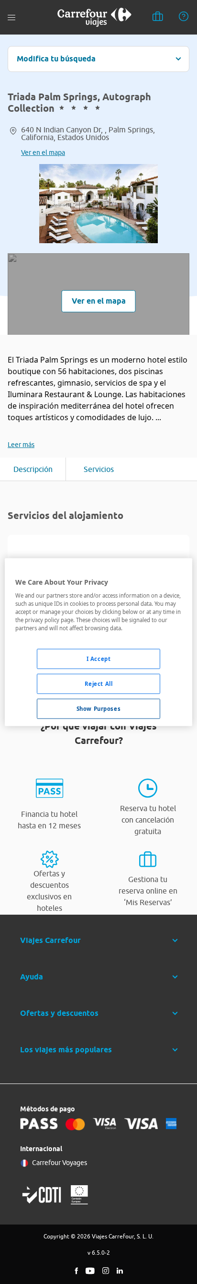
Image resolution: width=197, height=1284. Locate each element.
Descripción (33, 469)
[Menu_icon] (11, 17)
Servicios (99, 469)
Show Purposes (98, 708)
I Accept (99, 658)
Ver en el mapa (43, 152)
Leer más (21, 444)
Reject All (99, 683)
